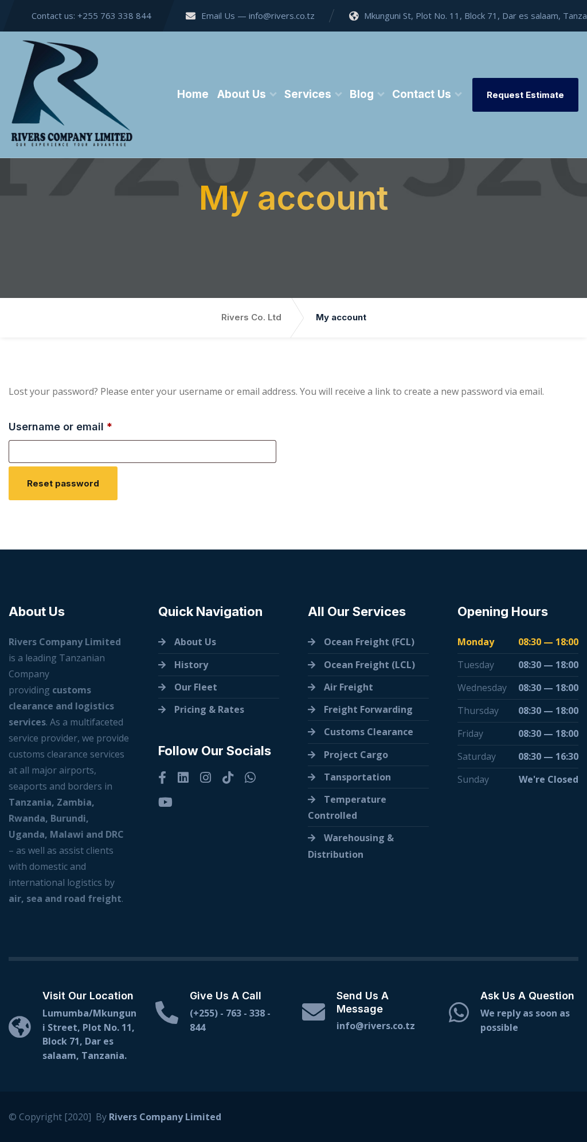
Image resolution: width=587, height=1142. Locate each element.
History (191, 664)
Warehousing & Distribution (351, 845)
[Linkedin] (183, 777)
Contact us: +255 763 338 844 (90, 15)
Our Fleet (195, 687)
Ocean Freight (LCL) (369, 664)
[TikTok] (227, 777)
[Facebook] (162, 777)
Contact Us (421, 94)
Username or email (83, 426)
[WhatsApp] (250, 777)
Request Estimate (525, 94)
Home (193, 94)
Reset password (63, 483)
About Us (241, 94)
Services (307, 94)
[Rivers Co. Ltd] (72, 95)
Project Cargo (356, 754)
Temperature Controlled (347, 807)
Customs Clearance (368, 731)
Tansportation (357, 777)
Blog (362, 94)
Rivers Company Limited (165, 1116)
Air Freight (348, 687)
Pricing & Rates (209, 709)
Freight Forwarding (368, 709)
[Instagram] (205, 777)
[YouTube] (165, 802)
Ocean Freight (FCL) (369, 641)
